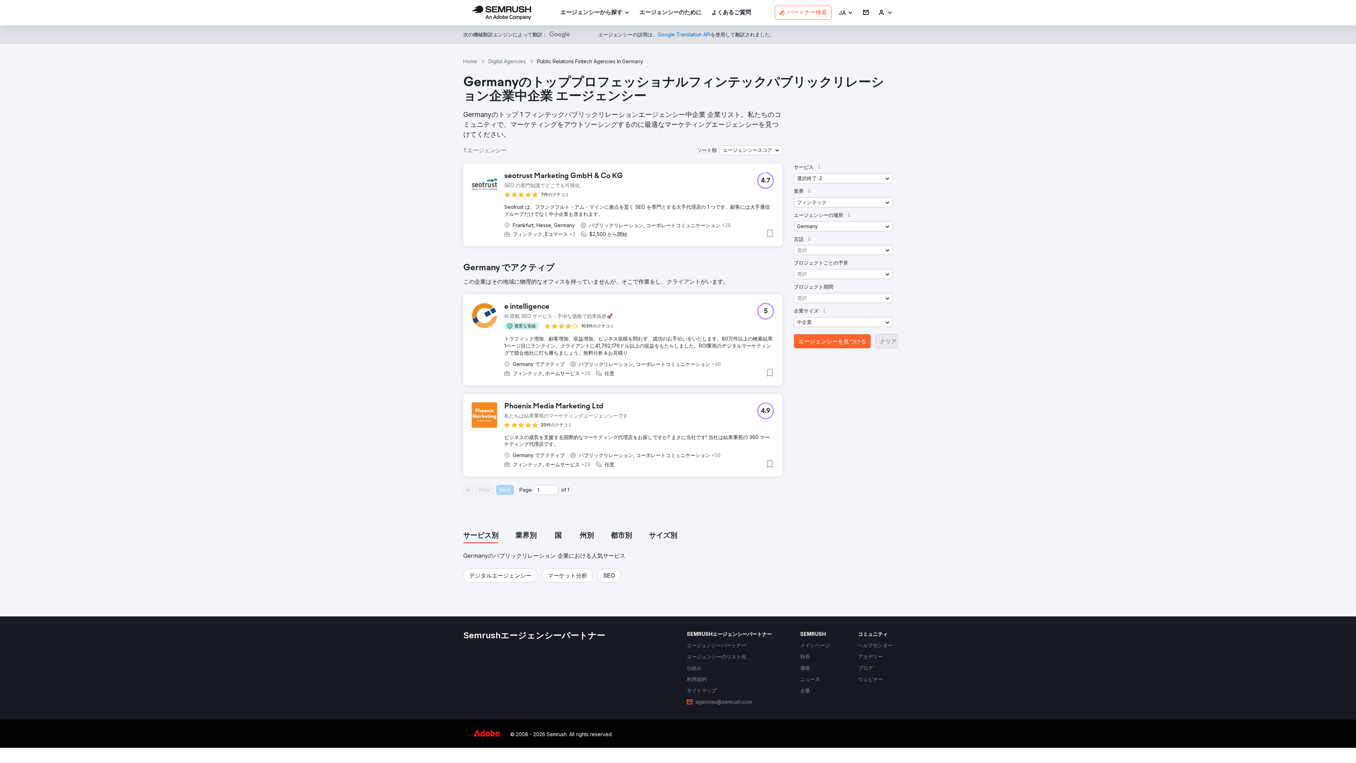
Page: (526, 490)
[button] (846, 13)
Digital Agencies (507, 61)
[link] (671, 12)
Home (470, 61)
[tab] (481, 536)
